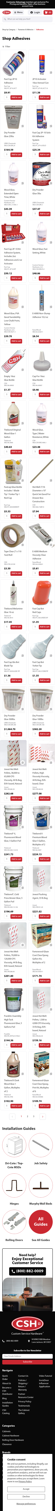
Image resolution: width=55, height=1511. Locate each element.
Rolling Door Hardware (13, 1440)
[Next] (43, 1117)
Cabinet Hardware (10, 1436)
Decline (26, 1497)
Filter (7, 47)
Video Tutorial (45, 1376)
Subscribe (27, 1362)
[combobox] (23, 19)
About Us (6, 1383)
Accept (26, 1489)
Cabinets (6, 1431)
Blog (4, 1398)
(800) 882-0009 (12, 1341)
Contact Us (23, 1376)
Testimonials (24, 1406)
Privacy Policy (25, 1482)
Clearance (7, 1444)
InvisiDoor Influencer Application (44, 1383)
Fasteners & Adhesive (25, 30)
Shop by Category (8, 30)
